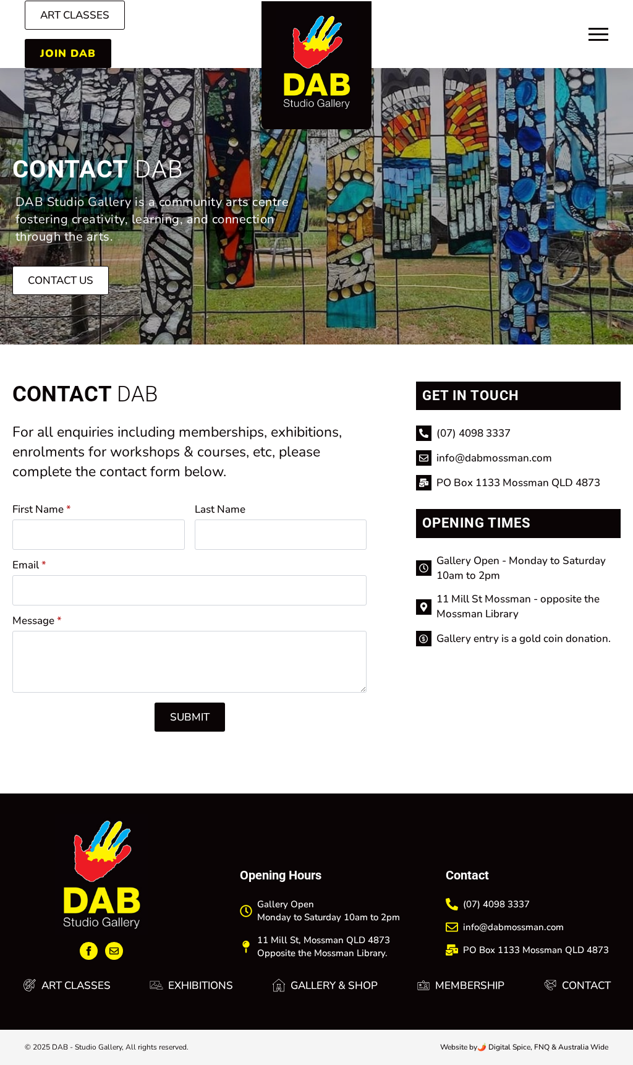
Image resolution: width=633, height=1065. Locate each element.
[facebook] (89, 951)
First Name (41, 509)
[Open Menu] (598, 35)
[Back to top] (609, 1028)
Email (29, 565)
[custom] (114, 951)
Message (37, 620)
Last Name (220, 509)
